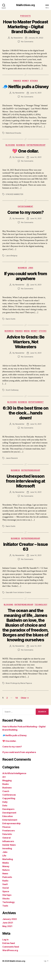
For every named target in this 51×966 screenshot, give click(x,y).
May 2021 (7, 926)
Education (7, 816)
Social (5, 888)
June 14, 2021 (36, 93)
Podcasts (25, 16)
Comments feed (10, 946)
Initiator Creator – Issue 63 (25, 547)
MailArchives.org (25, 5)
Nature (5, 870)
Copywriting (8, 798)
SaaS (5, 884)
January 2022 (9, 919)
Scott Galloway (12, 390)
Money (25, 81)
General (6, 837)
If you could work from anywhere (25, 276)
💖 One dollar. (25, 151)
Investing (7, 848)
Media (27, 331)
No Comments (27, 41)
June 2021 (7, 922)
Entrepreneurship (36, 145)
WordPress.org (10, 950)
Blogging (10, 145)
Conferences (9, 795)
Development (9, 812)
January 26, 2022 (35, 38)
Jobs (30, 268)
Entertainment (25, 206)
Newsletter (18, 38)
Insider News (9, 845)
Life (4, 855)
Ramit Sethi (10, 319)
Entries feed (8, 943)
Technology (41, 605)
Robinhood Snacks (13, 133)
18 (16, 698)
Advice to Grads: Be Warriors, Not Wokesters (25, 341)
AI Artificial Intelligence (14, 773)
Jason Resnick (12, 458)
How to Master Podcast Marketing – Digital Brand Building (25, 26)
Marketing (7, 859)
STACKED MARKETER (14, 194)
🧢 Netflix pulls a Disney (25, 86)
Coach (5, 791)
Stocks (34, 81)
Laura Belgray (11, 255)
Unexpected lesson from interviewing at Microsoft (25, 481)
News (5, 873)
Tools (5, 905)
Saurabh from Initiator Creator (18, 592)
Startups (6, 895)
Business (20, 145)
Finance (17, 81)
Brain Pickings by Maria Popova (19, 683)
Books (5, 784)
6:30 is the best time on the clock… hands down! (25, 412)
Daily (5, 802)
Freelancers (8, 830)
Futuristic (7, 834)
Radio (5, 880)
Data (4, 805)
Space (5, 891)
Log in (5, 939)
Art (4, 777)
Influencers (8, 841)
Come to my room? (25, 212)
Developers (8, 809)
